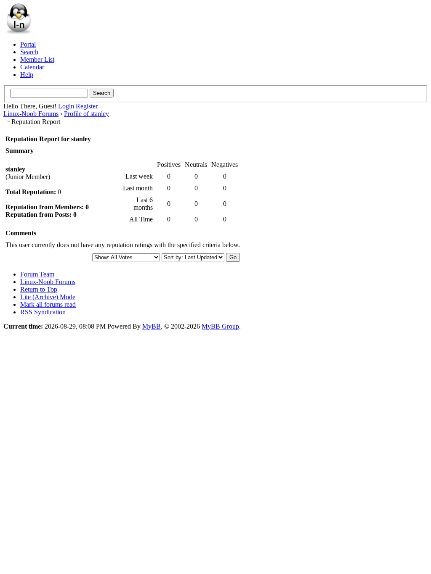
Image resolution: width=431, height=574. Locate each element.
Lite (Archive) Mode (47, 296)
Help (26, 74)
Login (66, 106)
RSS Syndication (43, 312)
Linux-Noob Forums (31, 113)
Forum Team (37, 274)
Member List (37, 59)
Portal (28, 44)
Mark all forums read (48, 304)
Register (87, 106)
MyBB (151, 326)
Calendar (32, 67)
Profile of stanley (86, 113)
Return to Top (38, 289)
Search (29, 51)
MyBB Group (220, 326)
